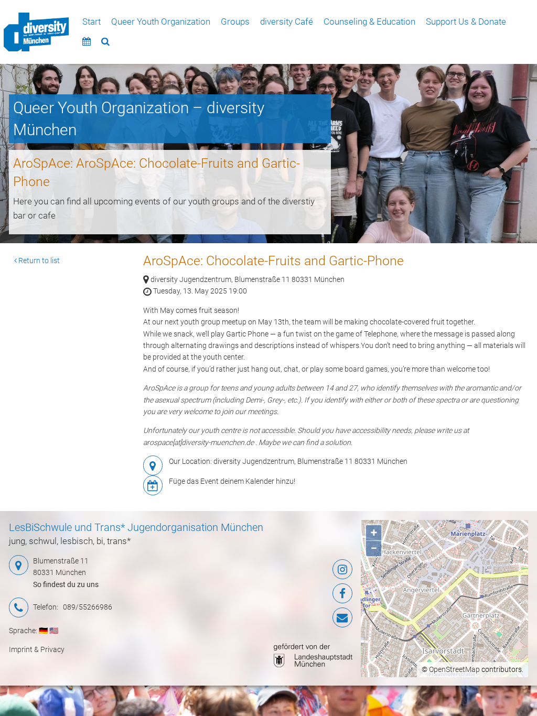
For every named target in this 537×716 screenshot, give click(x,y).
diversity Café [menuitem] (286, 21)
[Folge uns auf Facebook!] (295, 593)
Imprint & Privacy (37, 649)
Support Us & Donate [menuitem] (466, 21)
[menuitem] (36, 32)
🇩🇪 (43, 630)
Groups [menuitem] (235, 21)
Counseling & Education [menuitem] (369, 21)
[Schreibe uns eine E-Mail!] (295, 617)
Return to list (38, 260)
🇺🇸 (53, 630)
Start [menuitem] (91, 21)
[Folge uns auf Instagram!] (295, 569)
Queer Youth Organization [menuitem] (160, 21)
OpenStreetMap (454, 669)
